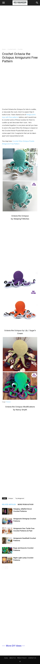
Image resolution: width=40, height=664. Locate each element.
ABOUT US (12, 658)
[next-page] (6, 567)
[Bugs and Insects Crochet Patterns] (7, 550)
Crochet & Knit (12, 49)
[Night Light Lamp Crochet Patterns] (7, 560)
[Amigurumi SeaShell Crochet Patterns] (7, 540)
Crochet (20, 49)
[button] (3, 2)
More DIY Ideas (13, 645)
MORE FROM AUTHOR (25, 504)
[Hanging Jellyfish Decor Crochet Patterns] (7, 511)
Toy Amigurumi (19, 498)
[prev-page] (3, 567)
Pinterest (8, 402)
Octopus (10, 498)
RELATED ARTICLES (9, 504)
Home (4, 49)
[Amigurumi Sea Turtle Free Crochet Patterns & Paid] (7, 530)
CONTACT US (32, 658)
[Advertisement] (20, 26)
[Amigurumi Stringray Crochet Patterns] (7, 521)
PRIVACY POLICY (22, 658)
